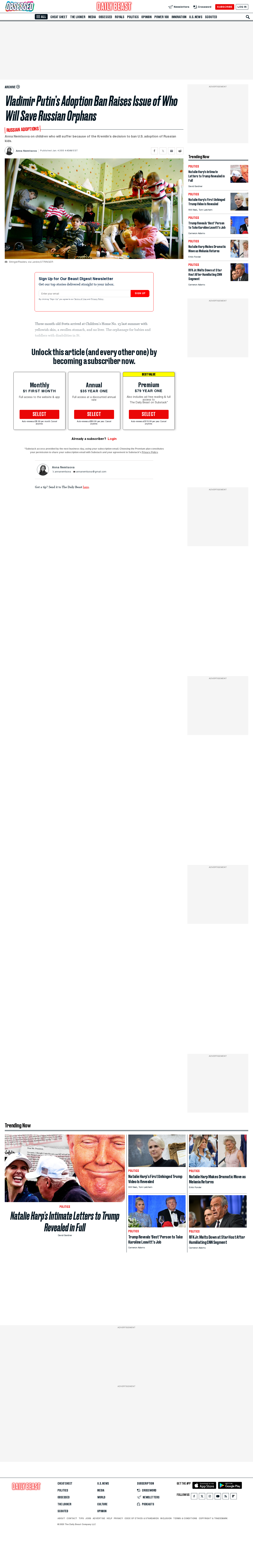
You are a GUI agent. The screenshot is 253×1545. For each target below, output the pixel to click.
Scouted (211, 17)
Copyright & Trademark (213, 1518)
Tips (81, 1518)
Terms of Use (80, 299)
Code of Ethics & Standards (142, 1518)
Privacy (118, 1518)
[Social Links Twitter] (202, 1497)
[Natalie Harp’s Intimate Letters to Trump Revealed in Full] (239, 181)
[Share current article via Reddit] (180, 150)
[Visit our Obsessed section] (32, 7)
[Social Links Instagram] (210, 1497)
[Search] (248, 17)
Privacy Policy (97, 299)
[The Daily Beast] (114, 7)
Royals (119, 17)
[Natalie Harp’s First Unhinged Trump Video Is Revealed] (239, 209)
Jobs (88, 1518)
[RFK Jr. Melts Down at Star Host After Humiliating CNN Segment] (239, 280)
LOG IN (242, 6)
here (86, 487)
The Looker (77, 17)
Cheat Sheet (58, 17)
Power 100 (161, 17)
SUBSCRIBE (224, 6)
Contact (72, 1518)
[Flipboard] (233, 1497)
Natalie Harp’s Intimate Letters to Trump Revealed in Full (64, 1222)
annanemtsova (63, 472)
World (101, 1497)
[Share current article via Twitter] (163, 150)
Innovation (179, 17)
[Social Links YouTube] (218, 1497)
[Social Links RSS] (226, 1497)
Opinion (146, 17)
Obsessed (105, 17)
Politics (133, 17)
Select (39, 414)
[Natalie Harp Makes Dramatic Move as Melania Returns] (239, 256)
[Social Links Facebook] (194, 1497)
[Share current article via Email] (171, 150)
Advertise (99, 1518)
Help (109, 1518)
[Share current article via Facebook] (154, 150)
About (61, 1518)
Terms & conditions (185, 1518)
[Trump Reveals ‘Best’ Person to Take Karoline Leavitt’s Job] (239, 233)
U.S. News (195, 17)
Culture (102, 1504)
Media (92, 17)
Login (112, 439)
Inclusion (166, 1518)
